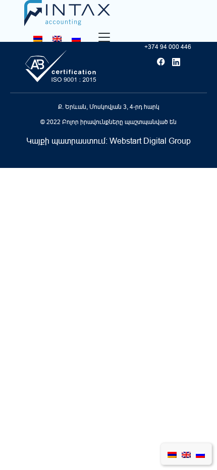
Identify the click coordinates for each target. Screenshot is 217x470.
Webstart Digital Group (150, 140)
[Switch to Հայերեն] (37, 38)
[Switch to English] (57, 38)
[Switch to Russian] (76, 38)
